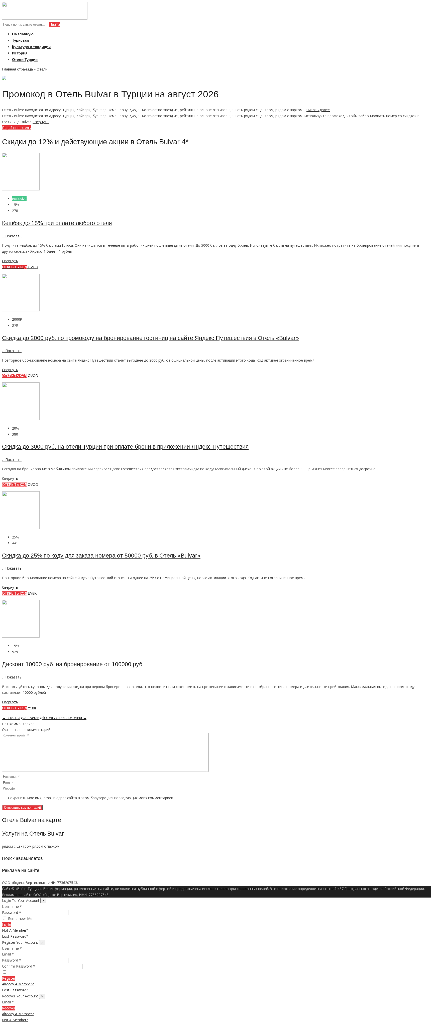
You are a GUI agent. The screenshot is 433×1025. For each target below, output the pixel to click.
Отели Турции (25, 59)
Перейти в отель (16, 127)
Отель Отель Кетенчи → (65, 717)
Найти (54, 24)
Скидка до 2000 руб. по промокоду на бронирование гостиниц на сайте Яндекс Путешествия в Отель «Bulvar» (150, 338)
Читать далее (318, 109)
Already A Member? (18, 984)
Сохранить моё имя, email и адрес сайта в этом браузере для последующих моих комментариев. (91, 797)
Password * (11, 912)
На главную (23, 34)
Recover (8, 1008)
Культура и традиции (31, 47)
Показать (12, 236)
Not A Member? (15, 930)
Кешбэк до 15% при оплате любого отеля (57, 223)
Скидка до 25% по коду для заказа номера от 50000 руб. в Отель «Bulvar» (101, 555)
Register (8, 978)
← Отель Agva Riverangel (23, 717)
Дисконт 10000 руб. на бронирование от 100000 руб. (73, 664)
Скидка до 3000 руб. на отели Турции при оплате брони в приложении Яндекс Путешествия (125, 446)
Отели (42, 69)
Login (6, 924)
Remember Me (20, 918)
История (20, 53)
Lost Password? (15, 936)
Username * (12, 906)
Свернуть (41, 121)
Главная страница (17, 69)
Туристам (20, 40)
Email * (8, 954)
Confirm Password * (18, 966)
